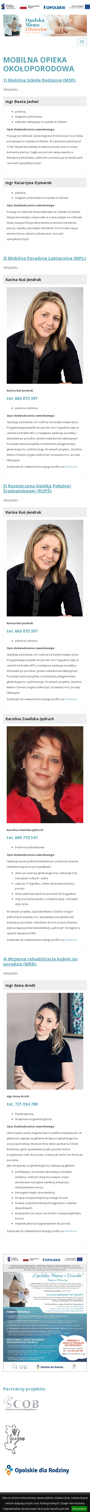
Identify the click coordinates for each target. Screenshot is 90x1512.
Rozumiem (79, 1509)
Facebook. (70, 466)
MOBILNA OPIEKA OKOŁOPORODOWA (38, 64)
